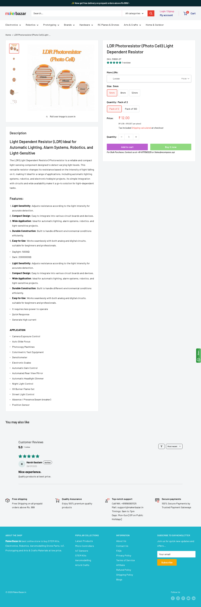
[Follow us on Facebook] (173, 598)
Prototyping (49, 24)
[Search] (151, 13)
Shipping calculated (141, 127)
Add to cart (127, 146)
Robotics (30, 24)
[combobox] (149, 78)
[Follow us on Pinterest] (183, 598)
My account (166, 15)
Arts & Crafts (131, 24)
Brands (68, 24)
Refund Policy (123, 569)
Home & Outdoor (155, 24)
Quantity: (112, 136)
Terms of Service (125, 560)
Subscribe (167, 562)
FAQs (119, 550)
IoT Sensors (81, 550)
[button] (114, 62)
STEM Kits (80, 555)
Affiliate (120, 564)
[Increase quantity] (136, 137)
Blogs (119, 579)
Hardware (84, 24)
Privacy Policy (123, 555)
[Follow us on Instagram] (178, 598)
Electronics (11, 24)
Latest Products (84, 540)
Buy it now (171, 146)
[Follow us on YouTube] (188, 598)
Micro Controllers (84, 545)
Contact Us (122, 545)
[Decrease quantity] (121, 137)
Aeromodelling (83, 560)
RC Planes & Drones (108, 24)
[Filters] (161, 446)
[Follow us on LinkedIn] (194, 598)
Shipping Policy (124, 574)
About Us (121, 540)
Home (8, 34)
